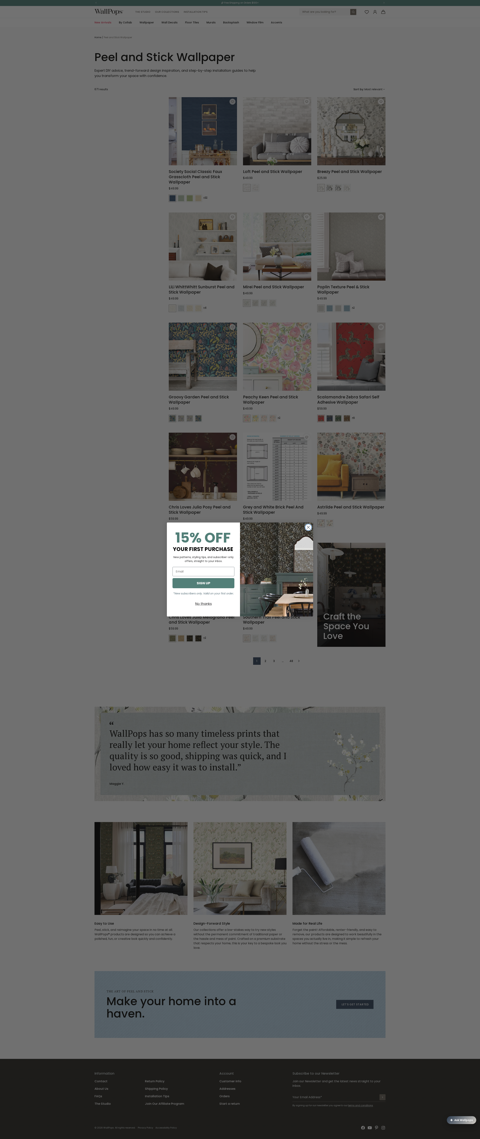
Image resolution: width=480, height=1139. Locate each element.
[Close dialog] (308, 527)
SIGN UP (203, 583)
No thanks (203, 603)
